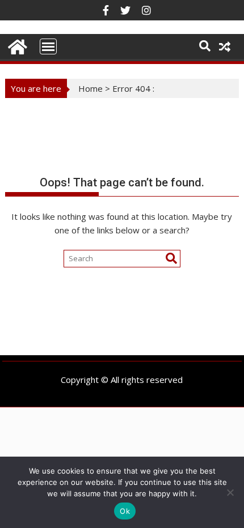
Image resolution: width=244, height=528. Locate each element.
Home (90, 88)
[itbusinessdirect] (16, 45)
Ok (125, 511)
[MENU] (48, 46)
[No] (229, 492)
